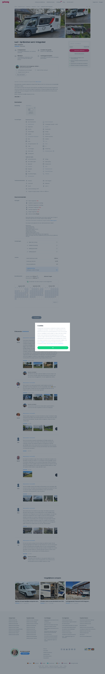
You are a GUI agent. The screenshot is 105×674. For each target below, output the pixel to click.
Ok (53, 347)
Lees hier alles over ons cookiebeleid (55, 343)
